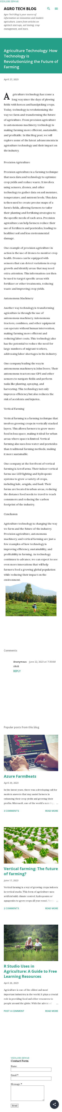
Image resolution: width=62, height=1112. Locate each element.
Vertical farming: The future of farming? (31, 871)
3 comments (11, 810)
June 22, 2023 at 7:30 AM (42, 661)
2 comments (11, 908)
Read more (51, 810)
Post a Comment (14, 1010)
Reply (17, 671)
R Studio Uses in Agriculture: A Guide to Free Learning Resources (30, 971)
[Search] (49, 9)
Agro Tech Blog (20, 8)
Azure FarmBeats (20, 776)
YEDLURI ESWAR (9, 1)
